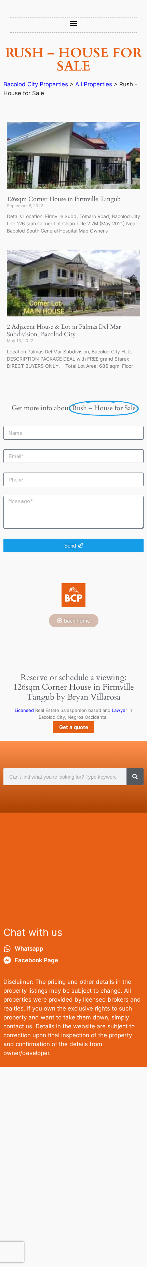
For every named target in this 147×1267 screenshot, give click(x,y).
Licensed (24, 710)
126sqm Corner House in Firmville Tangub (64, 199)
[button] (73, 23)
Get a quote (73, 727)
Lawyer (119, 710)
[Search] (135, 776)
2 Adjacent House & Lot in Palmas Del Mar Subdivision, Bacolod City (64, 331)
